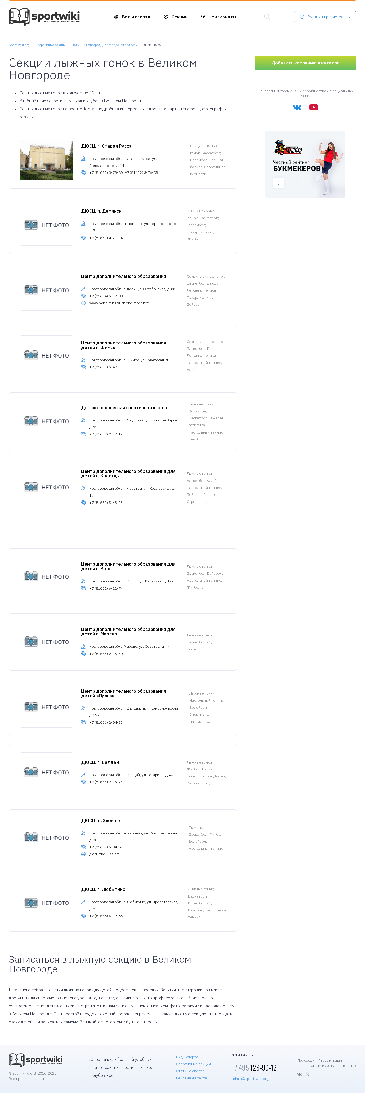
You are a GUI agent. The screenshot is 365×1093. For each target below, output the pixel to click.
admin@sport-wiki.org (250, 1078)
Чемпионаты (222, 17)
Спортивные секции (193, 1063)
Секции (180, 17)
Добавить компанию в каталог (305, 63)
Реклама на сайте (191, 1078)
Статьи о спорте (190, 1070)
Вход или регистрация (329, 17)
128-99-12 (254, 1067)
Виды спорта (136, 17)
